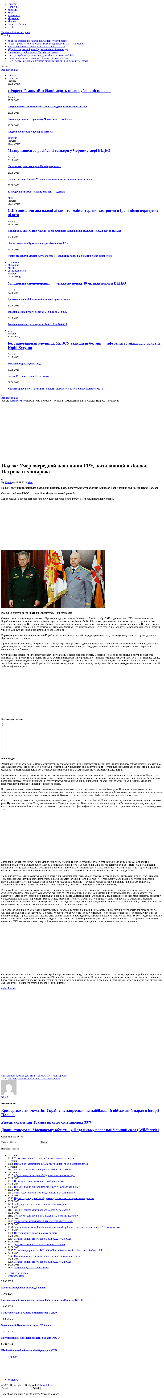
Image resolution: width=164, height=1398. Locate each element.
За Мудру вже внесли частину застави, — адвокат (36, 191)
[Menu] (2, 395)
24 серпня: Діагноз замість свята (31, 1267)
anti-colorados (8, 988)
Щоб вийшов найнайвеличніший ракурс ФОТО (29, 1350)
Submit (36, 1388)
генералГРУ (43, 1075)
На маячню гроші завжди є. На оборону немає (33, 52)
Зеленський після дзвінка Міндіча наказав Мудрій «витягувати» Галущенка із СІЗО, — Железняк (67, 1227)
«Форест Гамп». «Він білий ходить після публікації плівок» (59, 90)
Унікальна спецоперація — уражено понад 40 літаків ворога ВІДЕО (67, 283)
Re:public (12, 1356)
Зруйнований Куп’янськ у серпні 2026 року (26, 1325)
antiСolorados (8, 1075)
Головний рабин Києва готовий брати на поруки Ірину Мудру (48, 1256)
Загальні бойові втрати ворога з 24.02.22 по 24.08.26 (42, 1261)
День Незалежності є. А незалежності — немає (39, 1244)
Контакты (13, 1379)
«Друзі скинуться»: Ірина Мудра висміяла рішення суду (38, 49)
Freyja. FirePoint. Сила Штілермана (28, 376)
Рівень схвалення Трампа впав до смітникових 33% (38, 243)
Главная (12, 4)
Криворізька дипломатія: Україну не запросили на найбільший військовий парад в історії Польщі (64, 230)
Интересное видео (18, 1273)
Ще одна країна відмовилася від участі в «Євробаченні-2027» (41, 55)
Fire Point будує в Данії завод (24, 363)
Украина (12, 9)
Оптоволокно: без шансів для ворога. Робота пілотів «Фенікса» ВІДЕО (42, 1300)
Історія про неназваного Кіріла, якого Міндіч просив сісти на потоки (45, 43)
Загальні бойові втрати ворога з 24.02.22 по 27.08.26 (36, 46)
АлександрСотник (26, 1075)
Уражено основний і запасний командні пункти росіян (37, 40)
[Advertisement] (82, 525)
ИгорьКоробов (59, 1075)
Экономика (14, 15)
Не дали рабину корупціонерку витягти (30, 131)
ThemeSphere (45, 1385)
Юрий (8, 482)
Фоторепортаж (16, 1275)
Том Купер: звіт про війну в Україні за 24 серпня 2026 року (46, 1215)
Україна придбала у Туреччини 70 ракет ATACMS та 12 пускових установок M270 (55, 388)
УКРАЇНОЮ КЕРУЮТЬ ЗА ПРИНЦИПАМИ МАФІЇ (43, 1221)
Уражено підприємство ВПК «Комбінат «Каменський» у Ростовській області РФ (58, 1250)
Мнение (12, 21)
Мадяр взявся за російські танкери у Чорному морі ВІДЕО (59, 150)
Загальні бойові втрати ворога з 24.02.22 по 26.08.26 (37, 324)
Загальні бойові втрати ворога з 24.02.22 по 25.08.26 (42, 1238)
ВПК (10, 27)
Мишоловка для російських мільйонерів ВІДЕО (29, 1312)
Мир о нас (13, 18)
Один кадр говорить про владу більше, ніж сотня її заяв (38, 58)
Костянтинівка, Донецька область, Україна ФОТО (30, 1337)
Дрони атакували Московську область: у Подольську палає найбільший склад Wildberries (60, 255)
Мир (10, 12)
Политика (13, 6)
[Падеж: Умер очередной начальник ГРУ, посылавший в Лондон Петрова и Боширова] (58, 458)
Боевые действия (17, 24)
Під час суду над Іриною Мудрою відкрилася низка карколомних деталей (48, 61)
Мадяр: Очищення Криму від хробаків (23, 1287)
